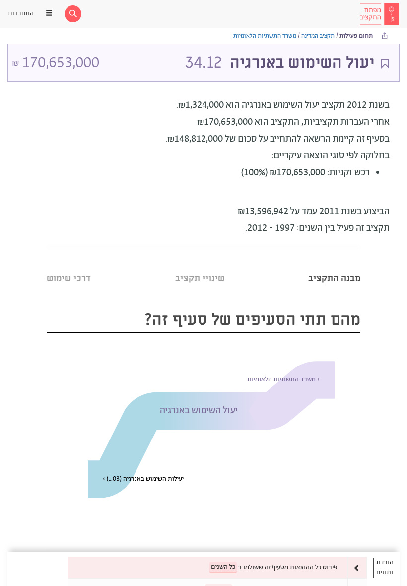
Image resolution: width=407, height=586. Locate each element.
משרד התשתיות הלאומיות (264, 36)
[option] (217, 567)
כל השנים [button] (223, 567)
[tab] (334, 266)
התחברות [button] (21, 13)
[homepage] (379, 14)
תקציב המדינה (318, 36)
